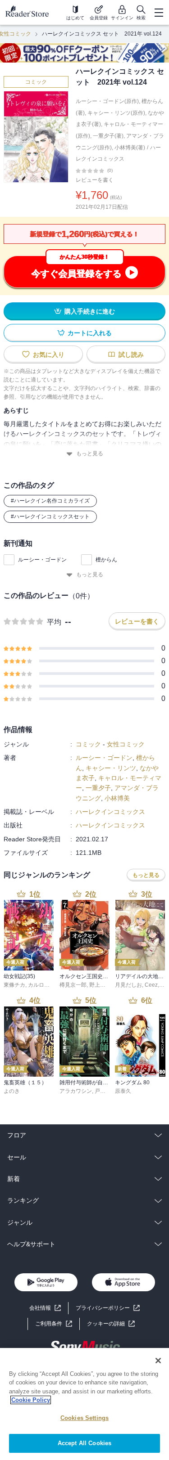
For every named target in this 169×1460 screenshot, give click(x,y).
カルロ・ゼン (44, 985)
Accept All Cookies (84, 1443)
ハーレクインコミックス (110, 811)
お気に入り (48, 354)
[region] (84, 1404)
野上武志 (100, 985)
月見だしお (128, 985)
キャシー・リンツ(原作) (116, 113)
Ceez (151, 985)
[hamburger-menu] (158, 12)
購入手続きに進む (89, 311)
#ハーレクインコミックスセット (50, 516)
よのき (12, 1091)
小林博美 (117, 798)
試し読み (131, 354)
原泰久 (123, 1091)
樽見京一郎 (73, 985)
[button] (111, 1324)
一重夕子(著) (108, 136)
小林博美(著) (129, 147)
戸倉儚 (103, 1091)
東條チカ (14, 985)
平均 (54, 622)
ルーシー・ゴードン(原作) (107, 101)
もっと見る (89, 453)
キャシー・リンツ (111, 768)
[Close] (158, 1360)
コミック (36, 82)
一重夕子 (98, 787)
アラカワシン (75, 1091)
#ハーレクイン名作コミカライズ (50, 501)
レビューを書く (95, 180)
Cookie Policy (30, 1400)
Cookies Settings (84, 1418)
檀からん (106, 560)
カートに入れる (90, 333)
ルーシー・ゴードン (42, 560)
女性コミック (126, 744)
